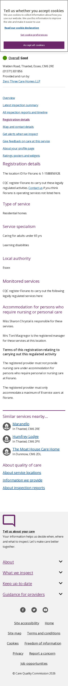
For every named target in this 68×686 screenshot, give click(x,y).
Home (49, 623)
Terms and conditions (43, 633)
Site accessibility (26, 623)
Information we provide (22, 480)
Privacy (18, 653)
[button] (34, 58)
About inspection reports (24, 487)
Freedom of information (42, 643)
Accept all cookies (33, 45)
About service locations (22, 472)
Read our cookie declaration (22, 27)
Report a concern (42, 653)
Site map (14, 633)
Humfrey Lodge (26, 436)
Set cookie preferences (34, 34)
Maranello (21, 423)
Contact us (35, 188)
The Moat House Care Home (36, 449)
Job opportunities (34, 663)
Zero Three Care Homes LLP (21, 81)
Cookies (13, 643)
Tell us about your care (19, 531)
